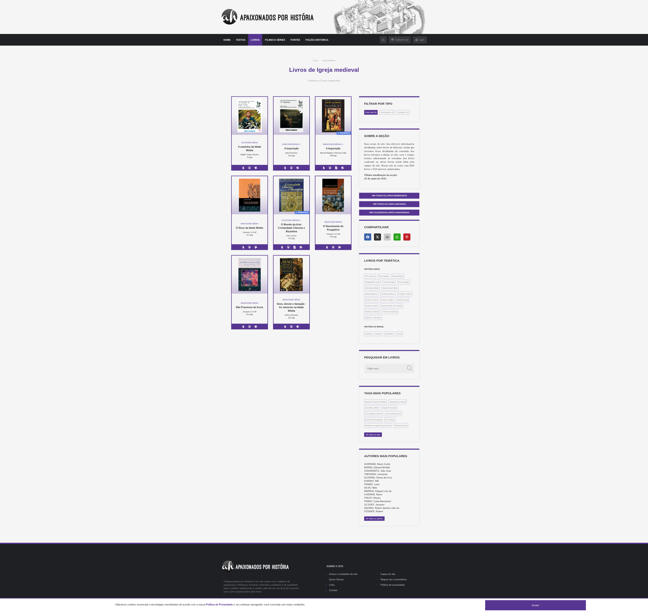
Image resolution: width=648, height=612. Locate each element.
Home (227, 40)
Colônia (368, 334)
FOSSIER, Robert (373, 511)
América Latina (371, 306)
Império (378, 334)
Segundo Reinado (389, 408)
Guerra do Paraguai (373, 420)
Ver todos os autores (374, 519)
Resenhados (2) (387, 112)
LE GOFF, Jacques (374, 504)
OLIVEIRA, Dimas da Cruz (378, 477)
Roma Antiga (403, 282)
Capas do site (388, 574)
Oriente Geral (402, 300)
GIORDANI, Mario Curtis (377, 464)
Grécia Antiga (389, 282)
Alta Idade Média (372, 288)
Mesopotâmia (397, 276)
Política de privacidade (393, 584)
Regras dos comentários (394, 579)
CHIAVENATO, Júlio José (377, 470)
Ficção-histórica (316, 40)
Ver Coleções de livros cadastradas (389, 212)
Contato (333, 590)
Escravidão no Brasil (373, 414)
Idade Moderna (371, 294)
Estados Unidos (404, 294)
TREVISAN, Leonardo (375, 474)
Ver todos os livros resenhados (389, 196)
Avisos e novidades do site (343, 574)
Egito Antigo (383, 276)
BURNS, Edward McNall (377, 467)
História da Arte (401, 425)
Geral (399, 334)
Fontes (295, 40)
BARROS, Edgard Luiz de (378, 491)
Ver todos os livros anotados (389, 204)
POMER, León (372, 484)
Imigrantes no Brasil (397, 402)
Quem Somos (336, 579)
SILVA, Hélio (370, 487)
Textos (240, 40)
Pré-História (370, 276)
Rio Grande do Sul (393, 414)
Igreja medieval (329, 60)
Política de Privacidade (219, 604)
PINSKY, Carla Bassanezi (377, 501)
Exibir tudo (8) (371, 112)
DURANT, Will (371, 481)
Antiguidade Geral (372, 282)
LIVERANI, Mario (373, 494)
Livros (255, 40)
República (389, 334)
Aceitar (535, 605)
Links (332, 584)
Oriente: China (371, 300)
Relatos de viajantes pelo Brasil (378, 425)
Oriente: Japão (387, 300)
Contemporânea (388, 294)
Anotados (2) (403, 112)
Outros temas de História (391, 306)
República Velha (371, 408)
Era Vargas (389, 420)
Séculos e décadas (373, 318)
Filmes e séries (275, 40)
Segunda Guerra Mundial (375, 402)
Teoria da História (390, 312)
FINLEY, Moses (372, 497)
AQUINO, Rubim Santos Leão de (381, 508)
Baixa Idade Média (390, 288)
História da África (372, 312)
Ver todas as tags (373, 435)
